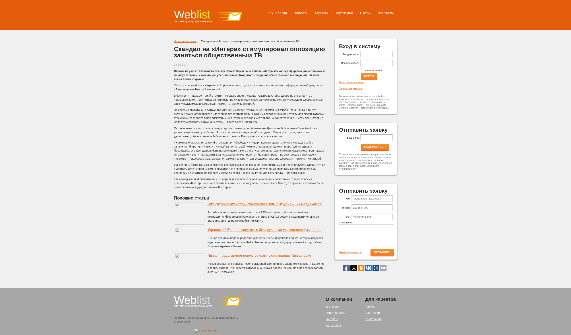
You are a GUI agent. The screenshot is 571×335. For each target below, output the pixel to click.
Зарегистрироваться (350, 88)
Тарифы (321, 13)
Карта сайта (333, 325)
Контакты (386, 13)
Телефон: (345, 207)
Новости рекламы (185, 41)
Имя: (348, 198)
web (192, 14)
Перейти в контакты (350, 252)
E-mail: (347, 217)
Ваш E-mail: (353, 137)
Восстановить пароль (351, 82)
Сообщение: (346, 222)
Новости (301, 13)
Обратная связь (336, 312)
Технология (333, 306)
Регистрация (373, 319)
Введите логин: (351, 54)
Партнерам (344, 13)
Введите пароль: (350, 63)
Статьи (366, 13)
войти (369, 76)
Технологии (277, 13)
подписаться (375, 146)
